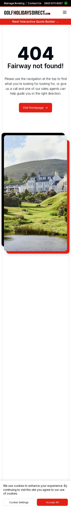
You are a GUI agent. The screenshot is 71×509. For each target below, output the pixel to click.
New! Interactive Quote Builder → (35, 21)
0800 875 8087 (53, 3)
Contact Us (34, 3)
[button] (19, 502)
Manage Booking (14, 3)
